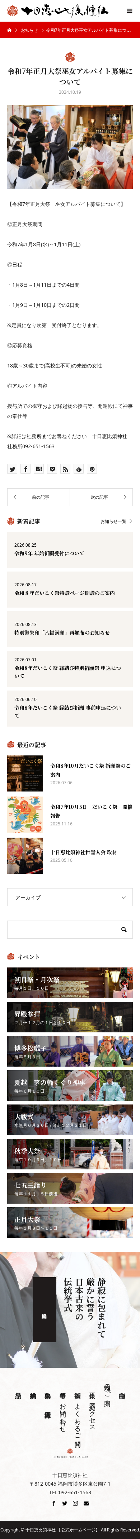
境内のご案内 (107, 1387)
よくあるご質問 (77, 1417)
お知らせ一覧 (113, 521)
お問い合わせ (62, 1414)
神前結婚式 (44, 1309)
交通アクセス (92, 1413)
